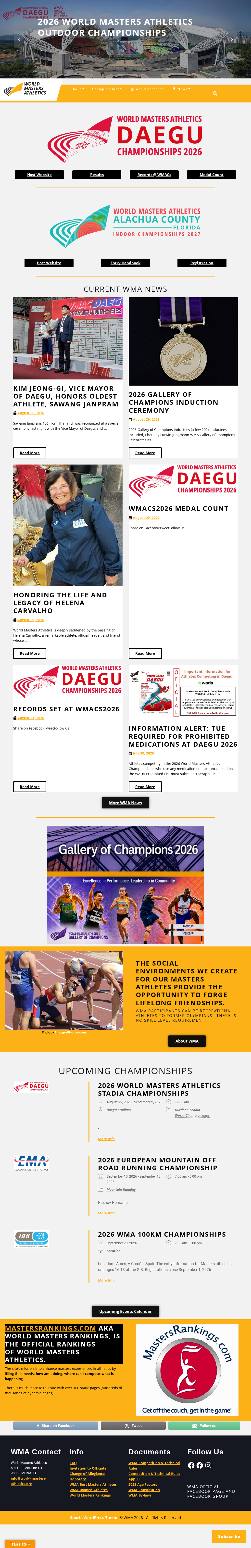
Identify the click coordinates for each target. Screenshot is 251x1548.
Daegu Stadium (119, 1109)
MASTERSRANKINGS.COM (50, 1328)
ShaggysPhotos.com (70, 1032)
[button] (19, 39)
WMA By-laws (139, 1495)
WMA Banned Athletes (89, 1489)
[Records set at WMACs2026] (68, 682)
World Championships (192, 1115)
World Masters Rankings (90, 1495)
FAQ (73, 1462)
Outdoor (181, 1109)
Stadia (195, 1109)
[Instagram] (208, 1465)
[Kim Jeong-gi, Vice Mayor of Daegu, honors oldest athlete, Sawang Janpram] (68, 338)
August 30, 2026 (30, 413)
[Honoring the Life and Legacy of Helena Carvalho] (68, 524)
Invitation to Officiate (88, 1468)
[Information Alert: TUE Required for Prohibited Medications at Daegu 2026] (183, 691)
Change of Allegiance (87, 1473)
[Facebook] (191, 1465)
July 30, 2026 (143, 753)
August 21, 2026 (30, 718)
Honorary (78, 1479)
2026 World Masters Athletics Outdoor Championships (115, 27)
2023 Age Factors (142, 1484)
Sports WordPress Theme (94, 1517)
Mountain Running (121, 1189)
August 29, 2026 (146, 419)
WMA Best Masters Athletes (93, 1484)
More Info (106, 1138)
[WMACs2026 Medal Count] (183, 481)
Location (113, 1250)
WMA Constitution (144, 1489)
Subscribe (229, 1536)
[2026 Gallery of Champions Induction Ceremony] (183, 341)
